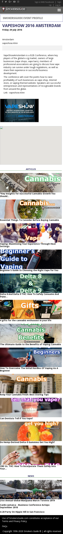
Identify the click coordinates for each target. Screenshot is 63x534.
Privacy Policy (20, 521)
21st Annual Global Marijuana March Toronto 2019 (27, 500)
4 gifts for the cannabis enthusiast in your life (25, 320)
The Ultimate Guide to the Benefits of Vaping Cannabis (30, 344)
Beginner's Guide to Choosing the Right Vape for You (29, 270)
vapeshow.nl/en (10, 43)
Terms (5, 521)
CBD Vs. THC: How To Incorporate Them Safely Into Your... (28, 467)
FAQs (4, 526)
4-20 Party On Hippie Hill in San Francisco (22, 511)
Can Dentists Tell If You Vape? (16, 418)
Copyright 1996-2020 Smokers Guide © (22, 531)
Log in (58, 5)
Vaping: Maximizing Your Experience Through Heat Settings (28, 245)
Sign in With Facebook (44, 2)
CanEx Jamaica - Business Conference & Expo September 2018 (25, 506)
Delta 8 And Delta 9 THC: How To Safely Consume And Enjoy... (29, 295)
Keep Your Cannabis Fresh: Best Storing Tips (24, 394)
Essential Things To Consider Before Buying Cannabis (29, 220)
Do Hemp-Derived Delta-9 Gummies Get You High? (27, 442)
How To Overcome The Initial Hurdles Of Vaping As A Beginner (29, 369)
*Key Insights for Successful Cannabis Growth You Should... (27, 194)
